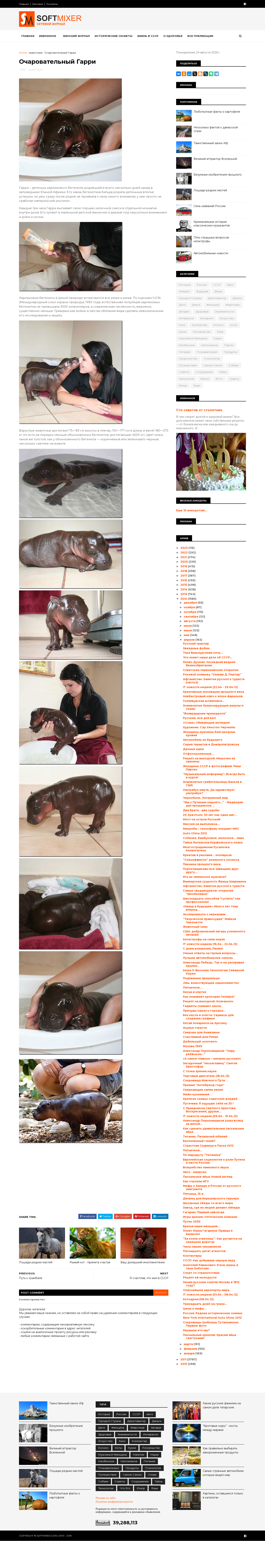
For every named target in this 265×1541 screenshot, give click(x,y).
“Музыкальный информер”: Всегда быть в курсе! (214, 775)
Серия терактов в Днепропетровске (211, 744)
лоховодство (202, 331)
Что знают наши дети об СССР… (207, 657)
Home (23, 52)
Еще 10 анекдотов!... (191, 510)
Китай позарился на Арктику (205, 1023)
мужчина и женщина (193, 338)
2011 (183, 1359)
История (185, 284)
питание (184, 351)
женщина (212, 304)
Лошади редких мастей (35, 1262)
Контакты (52, 4)
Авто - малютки (194, 1172)
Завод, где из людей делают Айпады (211, 1207)
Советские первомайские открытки (210, 670)
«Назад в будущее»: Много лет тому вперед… (210, 908)
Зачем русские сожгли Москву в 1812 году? (211, 1283)
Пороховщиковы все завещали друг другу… (211, 870)
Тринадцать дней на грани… (205, 1304)
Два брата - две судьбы (201, 810)
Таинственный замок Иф (211, 143)
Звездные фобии (196, 648)
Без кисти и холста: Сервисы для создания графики (208, 1016)
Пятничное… (192, 987)
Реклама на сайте (106, 1498)
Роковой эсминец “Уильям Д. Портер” (212, 674)
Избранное (47, 35)
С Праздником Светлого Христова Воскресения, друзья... (209, 1109)
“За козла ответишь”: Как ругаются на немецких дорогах (212, 1240)
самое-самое (212, 365)
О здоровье (173, 35)
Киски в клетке (194, 992)
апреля (189, 639)
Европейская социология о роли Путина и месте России (214, 1161)
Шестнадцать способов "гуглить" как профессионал (211, 900)
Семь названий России (210, 206)
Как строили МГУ (196, 1181)
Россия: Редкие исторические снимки (212, 1313)
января (189, 1353)
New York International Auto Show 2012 (212, 1317)
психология (212, 358)
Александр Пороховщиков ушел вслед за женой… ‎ (213, 1122)
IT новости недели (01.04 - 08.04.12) (210, 1294)
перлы (228, 345)
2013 (184, 594)
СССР (217, 284)
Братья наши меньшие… (201, 1226)
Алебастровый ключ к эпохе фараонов (213, 696)
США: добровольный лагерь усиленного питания (214, 933)
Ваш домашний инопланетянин (142, 1262)
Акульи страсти (195, 1027)
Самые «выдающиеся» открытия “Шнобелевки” (208, 892)
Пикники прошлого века (202, 864)
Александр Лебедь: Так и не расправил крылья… (213, 964)
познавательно (207, 351)
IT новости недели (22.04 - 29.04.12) (210, 687)
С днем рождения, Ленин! (203, 948)
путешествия (188, 365)
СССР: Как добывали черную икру (209, 1260)
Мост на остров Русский (201, 819)
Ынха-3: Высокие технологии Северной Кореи (213, 971)
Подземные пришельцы (201, 978)
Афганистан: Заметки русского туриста (213, 886)
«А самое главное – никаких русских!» (212, 1058)
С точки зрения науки (200, 1071)
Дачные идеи (193, 749)
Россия (202, 284)
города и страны (190, 298)
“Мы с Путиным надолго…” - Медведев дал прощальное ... (213, 804)
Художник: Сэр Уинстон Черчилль (209, 727)
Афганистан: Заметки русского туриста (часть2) (213, 680)
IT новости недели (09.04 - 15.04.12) (210, 1116)
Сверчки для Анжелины (201, 1032)
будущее (202, 291)
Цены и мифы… (194, 1308)
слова (152, 1474)
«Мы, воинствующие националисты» (211, 983)
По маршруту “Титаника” (202, 1155)
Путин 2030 (191, 1221)
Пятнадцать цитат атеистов (204, 1251)
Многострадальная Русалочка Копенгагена (206, 848)
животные (35, 52)
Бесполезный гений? (199, 1141)
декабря (191, 602)
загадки (184, 311)
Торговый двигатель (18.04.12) (206, 1076)
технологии (186, 378)
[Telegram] (216, 73)
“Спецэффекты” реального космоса (211, 859)
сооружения (204, 371)
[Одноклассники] (184, 73)
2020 (184, 561)
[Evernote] (211, 73)
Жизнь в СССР (147, 35)
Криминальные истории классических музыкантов (212, 223)
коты (233, 324)
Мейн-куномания (196, 1094)
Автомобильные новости (211, 253)
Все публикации (200, 35)
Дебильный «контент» (200, 1041)
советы (184, 371)
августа (190, 621)
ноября (190, 607)
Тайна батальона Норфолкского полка (212, 842)
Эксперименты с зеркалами (204, 914)
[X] (194, 73)
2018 (184, 571)
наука (218, 338)
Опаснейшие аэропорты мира (206, 1290)
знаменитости (224, 311)
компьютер (199, 324)
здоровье (202, 311)
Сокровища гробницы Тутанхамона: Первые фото (211, 1324)
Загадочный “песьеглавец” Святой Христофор (210, 1065)
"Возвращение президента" (204, 713)
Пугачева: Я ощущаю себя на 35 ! (208, 1103)
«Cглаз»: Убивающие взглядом (206, 722)
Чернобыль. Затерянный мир (205, 798)
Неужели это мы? (196, 1330)
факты (204, 378)
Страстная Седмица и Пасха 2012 (208, 1145)
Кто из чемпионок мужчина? (204, 877)
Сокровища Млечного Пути (204, 1080)
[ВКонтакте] (178, 73)
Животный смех (195, 926)
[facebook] (245, 4)
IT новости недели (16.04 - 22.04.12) (210, 944)
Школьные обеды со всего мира (208, 1203)
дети (182, 304)
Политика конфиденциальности (114, 1501)
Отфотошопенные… (198, 753)
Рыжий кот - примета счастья (90, 1262)
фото (219, 378)
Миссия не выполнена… (201, 824)
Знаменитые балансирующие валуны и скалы (213, 707)
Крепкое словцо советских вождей (210, 1099)
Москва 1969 (192, 1046)
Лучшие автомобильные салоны (208, 958)
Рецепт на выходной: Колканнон (208, 1001)
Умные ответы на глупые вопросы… (210, 953)
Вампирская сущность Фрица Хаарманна (214, 881)
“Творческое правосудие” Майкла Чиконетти (209, 920)
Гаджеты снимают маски (202, 1006)
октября (190, 612)
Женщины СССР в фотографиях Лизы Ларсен (212, 767)
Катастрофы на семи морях (204, 939)
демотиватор (217, 298)
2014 (184, 589)
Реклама (37, 4)
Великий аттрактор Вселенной (215, 159)
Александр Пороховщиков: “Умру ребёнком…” (209, 1052)
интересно (186, 318)
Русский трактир (196, 643)
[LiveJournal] (205, 73)
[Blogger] (200, 73)
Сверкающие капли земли (203, 1089)
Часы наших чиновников (202, 1246)
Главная (24, 4)
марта (189, 1344)
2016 (184, 580)
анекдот (184, 291)
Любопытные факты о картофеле (217, 111)
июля (188, 625)
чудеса (234, 378)
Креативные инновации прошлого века (213, 691)
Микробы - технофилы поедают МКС (211, 828)
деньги (237, 298)
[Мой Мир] (189, 73)
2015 (184, 584)
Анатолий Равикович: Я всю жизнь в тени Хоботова (210, 1266)
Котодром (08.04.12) (198, 1299)
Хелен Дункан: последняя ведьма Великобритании (209, 663)
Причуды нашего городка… (204, 1010)
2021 (184, 557)
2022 (184, 552)
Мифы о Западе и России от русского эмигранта (212, 1187)
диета (196, 304)
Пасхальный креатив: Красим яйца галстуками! (209, 1336)
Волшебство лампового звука (206, 1167)
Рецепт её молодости (200, 1277)
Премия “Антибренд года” (203, 1085)
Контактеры (192, 1255)
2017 (184, 575)
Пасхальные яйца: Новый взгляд (207, 1176)
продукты (230, 351)
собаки (233, 365)
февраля (191, 1348)
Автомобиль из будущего (202, 739)
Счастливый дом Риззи (200, 1037)
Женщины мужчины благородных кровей (209, 733)
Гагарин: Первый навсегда (203, 1212)
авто (230, 284)
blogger (160, 1292)
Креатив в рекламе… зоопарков (207, 855)
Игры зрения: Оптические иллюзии (210, 1217)
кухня (182, 331)
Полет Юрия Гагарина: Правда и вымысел (208, 1232)
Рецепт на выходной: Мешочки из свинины (209, 760)
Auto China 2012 (195, 833)
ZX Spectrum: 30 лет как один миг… (210, 815)
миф (220, 331)
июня (188, 630)
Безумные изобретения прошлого (218, 174)
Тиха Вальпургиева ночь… (203, 652)
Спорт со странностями (201, 1273)
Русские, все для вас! (199, 718)
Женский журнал (76, 35)
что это (125, 1488)
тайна (223, 371)
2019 (184, 566)
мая (187, 635)
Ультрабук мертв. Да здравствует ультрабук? (209, 791)
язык (196, 385)
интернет (207, 318)
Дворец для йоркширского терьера (211, 1198)
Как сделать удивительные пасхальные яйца (213, 1130)
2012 (184, 598)
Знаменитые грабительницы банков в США (212, 783)
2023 (184, 548)
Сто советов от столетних (199, 410)
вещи (218, 291)
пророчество (188, 358)
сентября (191, 616)
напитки (138, 1454)
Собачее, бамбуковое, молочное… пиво (213, 838)
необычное (187, 345)
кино (182, 324)
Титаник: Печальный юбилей (205, 1136)
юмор (183, 385)
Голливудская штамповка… (203, 701)
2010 (184, 1364)
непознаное (209, 345)
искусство (227, 318)
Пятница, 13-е (193, 1194)
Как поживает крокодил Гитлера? (209, 996)
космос (219, 324)
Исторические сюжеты (113, 35)
